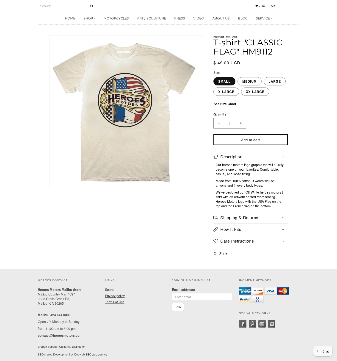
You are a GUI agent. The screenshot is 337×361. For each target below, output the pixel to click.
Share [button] (223, 253)
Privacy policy (115, 295)
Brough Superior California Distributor (61, 346)
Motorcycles (116, 18)
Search (110, 289)
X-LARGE (226, 91)
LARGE (274, 81)
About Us (221, 18)
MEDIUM (249, 81)
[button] (250, 156)
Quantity (219, 114)
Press (179, 18)
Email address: (183, 289)
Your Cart (267, 6)
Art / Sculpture (151, 18)
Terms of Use (114, 302)
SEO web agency (96, 354)
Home (70, 18)
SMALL (224, 81)
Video (198, 18)
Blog (243, 18)
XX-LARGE (255, 91)
